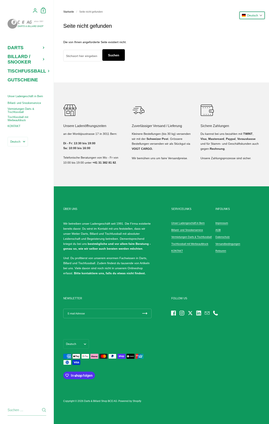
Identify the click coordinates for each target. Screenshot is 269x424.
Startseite (68, 11)
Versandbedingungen (227, 243)
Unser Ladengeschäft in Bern (188, 223)
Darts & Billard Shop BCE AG (100, 401)
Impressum (221, 223)
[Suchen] (44, 410)
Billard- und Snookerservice (187, 230)
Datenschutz (222, 237)
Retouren (220, 250)
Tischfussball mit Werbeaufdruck (189, 243)
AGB (218, 230)
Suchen (113, 55)
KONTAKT (177, 250)
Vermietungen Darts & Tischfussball (191, 237)
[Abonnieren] (144, 313)
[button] (252, 15)
